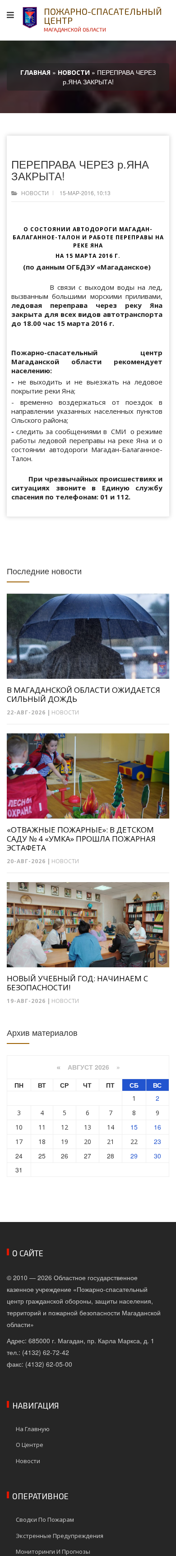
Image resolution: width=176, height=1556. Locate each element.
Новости (35, 193)
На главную (33, 1429)
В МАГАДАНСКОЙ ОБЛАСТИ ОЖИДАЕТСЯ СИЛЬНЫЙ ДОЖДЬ (83, 695)
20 (87, 1141)
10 (19, 1127)
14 (110, 1127)
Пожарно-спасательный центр (103, 19)
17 (19, 1141)
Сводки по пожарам (45, 1519)
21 (110, 1141)
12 (64, 1127)
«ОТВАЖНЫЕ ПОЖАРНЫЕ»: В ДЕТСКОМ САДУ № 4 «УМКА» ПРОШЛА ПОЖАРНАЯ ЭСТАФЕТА (81, 838)
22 (134, 1141)
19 (64, 1141)
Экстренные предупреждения (59, 1536)
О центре (29, 1445)
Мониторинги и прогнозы (53, 1551)
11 (42, 1127)
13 (87, 1127)
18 (42, 1141)
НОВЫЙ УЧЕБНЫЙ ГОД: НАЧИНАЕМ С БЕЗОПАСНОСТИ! (77, 983)
